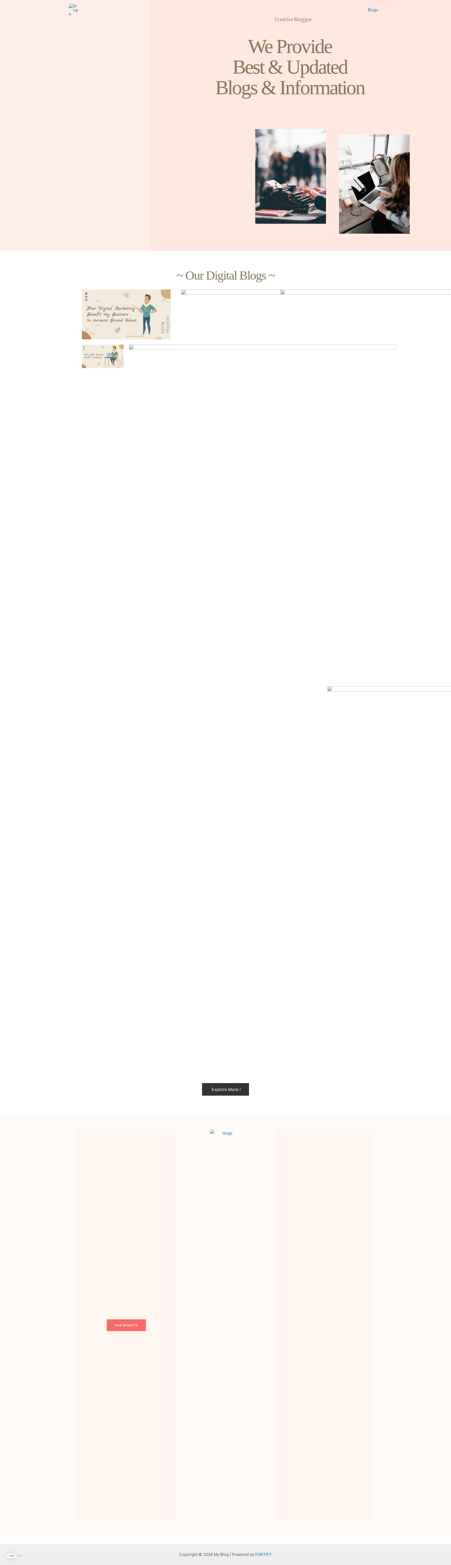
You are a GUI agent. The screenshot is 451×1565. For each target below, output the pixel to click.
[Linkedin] (338, 1325)
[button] (126, 1325)
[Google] (325, 1325)
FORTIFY (263, 1554)
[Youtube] (351, 1325)
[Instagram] (311, 1325)
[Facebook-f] (298, 1325)
